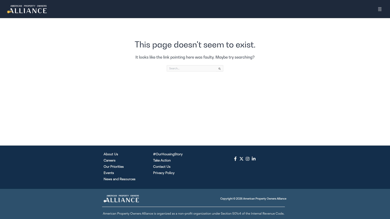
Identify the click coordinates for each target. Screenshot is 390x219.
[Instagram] (247, 159)
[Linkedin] (254, 159)
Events (109, 173)
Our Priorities (114, 167)
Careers (109, 160)
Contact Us (161, 167)
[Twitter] (241, 159)
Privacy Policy (164, 173)
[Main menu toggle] (380, 9)
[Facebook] (235, 159)
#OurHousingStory (168, 154)
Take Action (162, 160)
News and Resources (119, 179)
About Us (111, 154)
